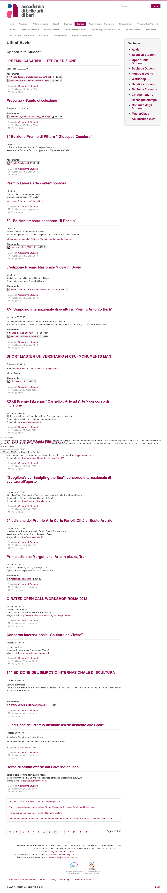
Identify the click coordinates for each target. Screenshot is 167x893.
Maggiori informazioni (84, 455)
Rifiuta (13, 451)
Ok (3, 451)
